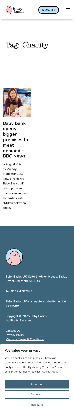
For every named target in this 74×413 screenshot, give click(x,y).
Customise (37, 394)
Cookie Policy (50, 371)
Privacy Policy (15, 335)
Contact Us (13, 331)
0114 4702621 (22, 291)
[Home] (15, 10)
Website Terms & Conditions (25, 339)
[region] (37, 378)
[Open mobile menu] (68, 9)
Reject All (37, 405)
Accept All (37, 384)
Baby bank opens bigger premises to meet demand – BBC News (15, 139)
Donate (48, 10)
